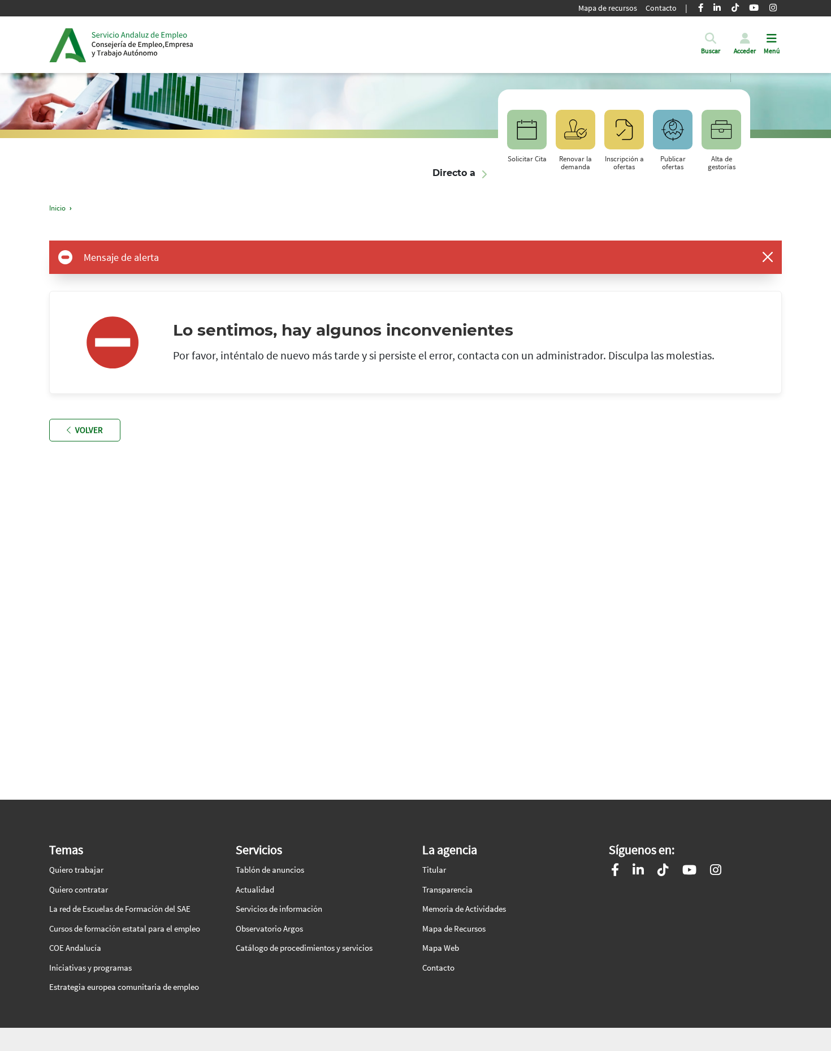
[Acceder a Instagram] (716, 871)
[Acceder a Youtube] (689, 871)
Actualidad (255, 889)
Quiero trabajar (76, 869)
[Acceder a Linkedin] (638, 871)
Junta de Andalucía (67, 44)
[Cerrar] (768, 257)
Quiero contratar (78, 889)
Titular (434, 869)
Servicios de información (279, 908)
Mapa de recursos (607, 8)
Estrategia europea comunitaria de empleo (124, 986)
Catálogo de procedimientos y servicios (304, 947)
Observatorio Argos (269, 928)
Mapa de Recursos (454, 928)
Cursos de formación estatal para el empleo (124, 928)
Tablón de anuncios (270, 869)
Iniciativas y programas (90, 967)
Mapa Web (440, 947)
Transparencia (447, 889)
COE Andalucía (75, 947)
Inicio (142, 45)
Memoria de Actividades (464, 908)
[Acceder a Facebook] (615, 871)
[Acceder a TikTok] (663, 871)
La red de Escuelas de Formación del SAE (120, 908)
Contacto (661, 8)
